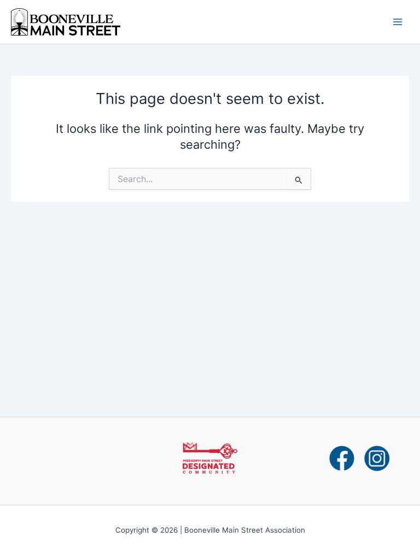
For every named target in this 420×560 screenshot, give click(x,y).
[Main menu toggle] (397, 21)
